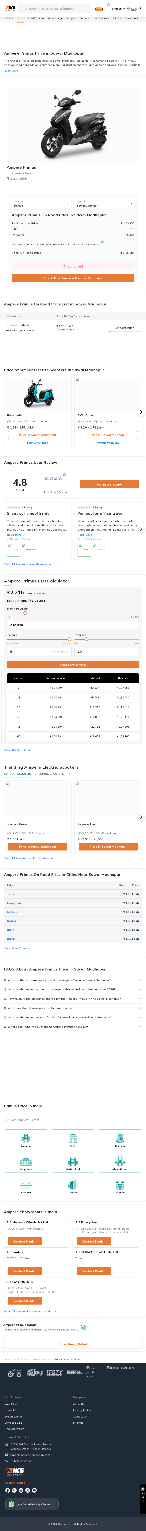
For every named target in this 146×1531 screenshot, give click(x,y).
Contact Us (80, 1416)
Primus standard (17, 325)
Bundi (11, 930)
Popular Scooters (18, 773)
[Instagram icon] (21, 1490)
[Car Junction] (94, 1372)
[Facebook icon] (7, 1490)
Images (71, 18)
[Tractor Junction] (14, 1372)
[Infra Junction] (75, 1372)
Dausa (11, 921)
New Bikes (11, 1404)
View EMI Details (15, 750)
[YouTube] (34, 1490)
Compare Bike (13, 1422)
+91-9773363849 (21, 1461)
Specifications (35, 18)
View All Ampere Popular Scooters (26, 858)
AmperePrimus (21, 167)
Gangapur (14, 903)
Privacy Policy (82, 1410)
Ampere (36, 1359)
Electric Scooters (21, 1359)
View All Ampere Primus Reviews (25, 564)
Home (6, 1359)
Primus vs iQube (108, 443)
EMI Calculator (13, 1416)
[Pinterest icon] (14, 1490)
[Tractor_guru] (123, 1372)
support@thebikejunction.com (30, 1455)
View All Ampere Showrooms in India (28, 1311)
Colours (84, 18)
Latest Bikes (12, 1410)
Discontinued (73, 266)
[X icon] (27, 1490)
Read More (14, 534)
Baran (11, 939)
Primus (10, 18)
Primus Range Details (73, 1344)
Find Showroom (14, 1428)
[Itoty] (54, 1372)
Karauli (12, 912)
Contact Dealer (24, 1241)
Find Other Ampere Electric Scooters (73, 278)
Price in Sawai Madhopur (38, 435)
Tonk (10, 894)
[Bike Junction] (10, 8)
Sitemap (78, 1422)
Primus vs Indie (37, 443)
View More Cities (15, 948)
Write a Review (109, 484)
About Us (78, 1404)
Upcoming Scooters (49, 773)
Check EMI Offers (73, 665)
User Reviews (101, 18)
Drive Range (55, 18)
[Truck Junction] (34, 1372)
